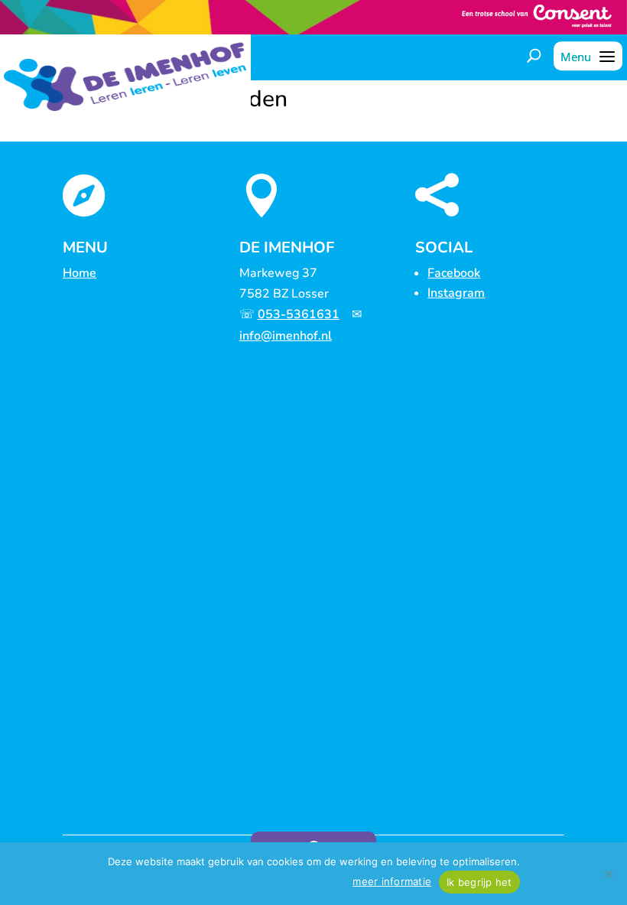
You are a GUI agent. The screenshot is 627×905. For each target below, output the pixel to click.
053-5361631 (298, 314)
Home (79, 273)
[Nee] (608, 873)
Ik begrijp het (479, 882)
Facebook (453, 273)
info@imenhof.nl (285, 335)
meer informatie (391, 881)
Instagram (456, 293)
